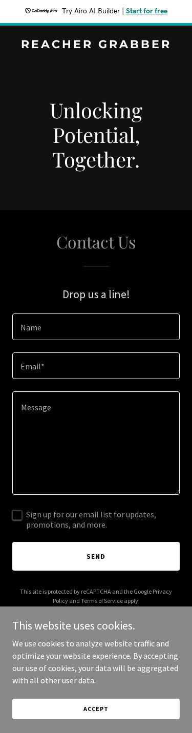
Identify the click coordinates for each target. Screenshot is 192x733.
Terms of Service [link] (102, 600)
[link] (96, 45)
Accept (95, 709)
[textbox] (96, 326)
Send (96, 556)
